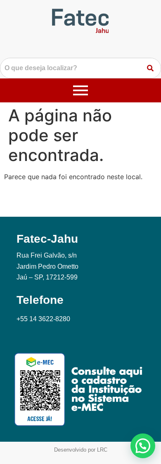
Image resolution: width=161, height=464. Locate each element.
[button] (142, 445)
